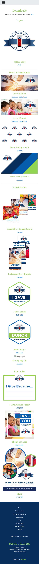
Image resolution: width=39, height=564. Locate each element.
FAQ (19, 520)
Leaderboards (19, 511)
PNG (19, 65)
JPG (21, 315)
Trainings (19, 529)
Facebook (15, 97)
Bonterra (23, 559)
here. (32, 14)
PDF (21, 408)
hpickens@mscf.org (19, 551)
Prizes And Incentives (19, 514)
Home (19, 508)
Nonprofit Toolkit (19, 526)
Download (20, 150)
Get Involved (19, 523)
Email (25, 97)
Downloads (19, 517)
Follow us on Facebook (21, 536)
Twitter (21, 97)
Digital (18, 445)
